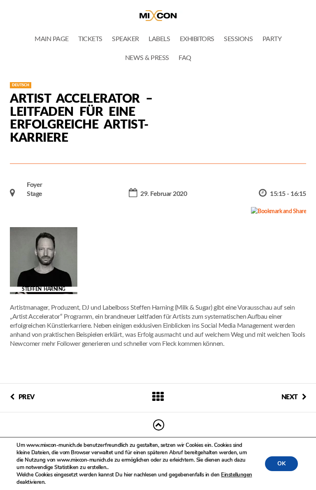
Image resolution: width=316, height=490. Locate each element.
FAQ (185, 58)
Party (272, 39)
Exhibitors (197, 39)
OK (281, 463)
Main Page (52, 39)
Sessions (238, 39)
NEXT (289, 397)
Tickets (90, 39)
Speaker (125, 39)
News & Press (147, 58)
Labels (159, 39)
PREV (27, 397)
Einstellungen (236, 474)
